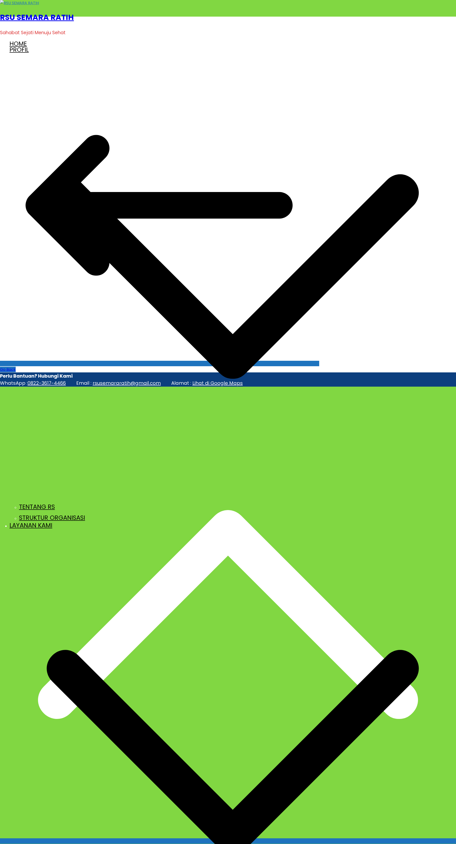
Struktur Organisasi (52, 517)
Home (18, 43)
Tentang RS (37, 506)
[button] (233, 497)
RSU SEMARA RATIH (37, 17)
